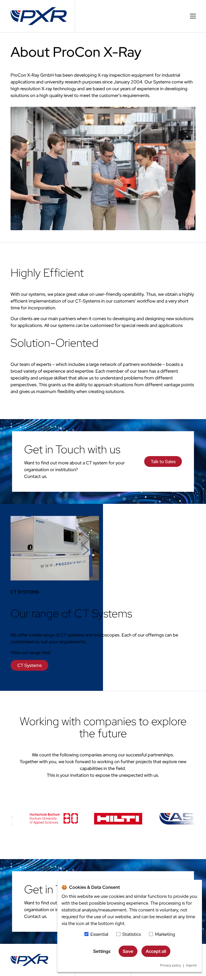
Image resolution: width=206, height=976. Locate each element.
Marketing (165, 934)
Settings (102, 951)
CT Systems (29, 665)
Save (128, 951)
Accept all (156, 951)
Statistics (131, 934)
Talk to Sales (163, 461)
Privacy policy (170, 965)
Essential (99, 934)
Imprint (191, 965)
